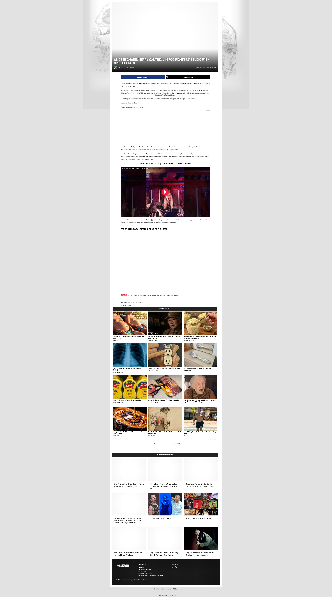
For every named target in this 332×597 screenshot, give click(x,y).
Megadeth (158, 156)
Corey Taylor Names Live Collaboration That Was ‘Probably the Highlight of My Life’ (199, 486)
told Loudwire (129, 220)
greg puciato (131, 302)
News (129, 305)
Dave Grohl (175, 93)
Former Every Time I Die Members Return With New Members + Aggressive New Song (164, 486)
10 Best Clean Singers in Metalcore (162, 518)
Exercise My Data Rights (145, 573)
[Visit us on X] (177, 567)
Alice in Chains (125, 83)
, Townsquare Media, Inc (133, 579)
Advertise (141, 567)
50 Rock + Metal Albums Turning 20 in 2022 (201, 518)
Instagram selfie (136, 147)
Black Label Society (170, 156)
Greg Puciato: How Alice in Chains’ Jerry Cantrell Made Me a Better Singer (164, 554)
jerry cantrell (139, 302)
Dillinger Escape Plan (181, 83)
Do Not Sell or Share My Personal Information (151, 575)
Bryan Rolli (120, 67)
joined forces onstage (142, 154)
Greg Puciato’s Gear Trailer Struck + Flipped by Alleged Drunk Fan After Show (129, 485)
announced (182, 147)
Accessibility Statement (145, 569)
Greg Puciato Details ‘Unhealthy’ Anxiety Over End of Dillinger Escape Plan (200, 554)
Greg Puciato (198, 83)
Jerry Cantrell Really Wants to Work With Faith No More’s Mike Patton (128, 554)
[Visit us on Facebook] (173, 567)
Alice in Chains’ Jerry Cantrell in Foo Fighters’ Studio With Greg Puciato (155, 296)
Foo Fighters (200, 90)
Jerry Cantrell (139, 83)
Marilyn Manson (146, 156)
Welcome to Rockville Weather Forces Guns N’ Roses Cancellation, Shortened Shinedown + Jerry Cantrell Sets (128, 520)
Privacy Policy (142, 571)
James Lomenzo (186, 156)
